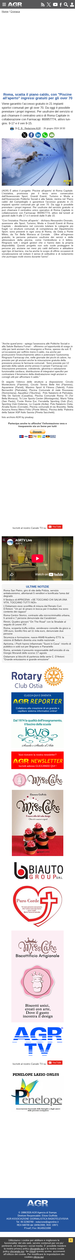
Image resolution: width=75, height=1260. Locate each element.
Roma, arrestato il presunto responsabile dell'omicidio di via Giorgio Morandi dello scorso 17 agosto (36, 651)
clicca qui (38, 1256)
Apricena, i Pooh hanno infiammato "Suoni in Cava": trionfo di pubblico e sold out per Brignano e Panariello (37, 645)
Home (5, 11)
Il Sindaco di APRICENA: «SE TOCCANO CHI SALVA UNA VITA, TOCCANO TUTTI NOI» (35, 601)
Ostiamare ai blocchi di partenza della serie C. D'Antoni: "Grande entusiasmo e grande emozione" (34, 658)
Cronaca (15, 11)
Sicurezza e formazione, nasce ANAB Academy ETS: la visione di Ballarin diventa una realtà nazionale (33, 638)
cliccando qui (37, 1248)
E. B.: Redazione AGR (29, 128)
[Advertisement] (37, 52)
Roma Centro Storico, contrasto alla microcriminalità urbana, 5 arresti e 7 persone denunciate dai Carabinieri (36, 616)
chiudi (32, 1251)
